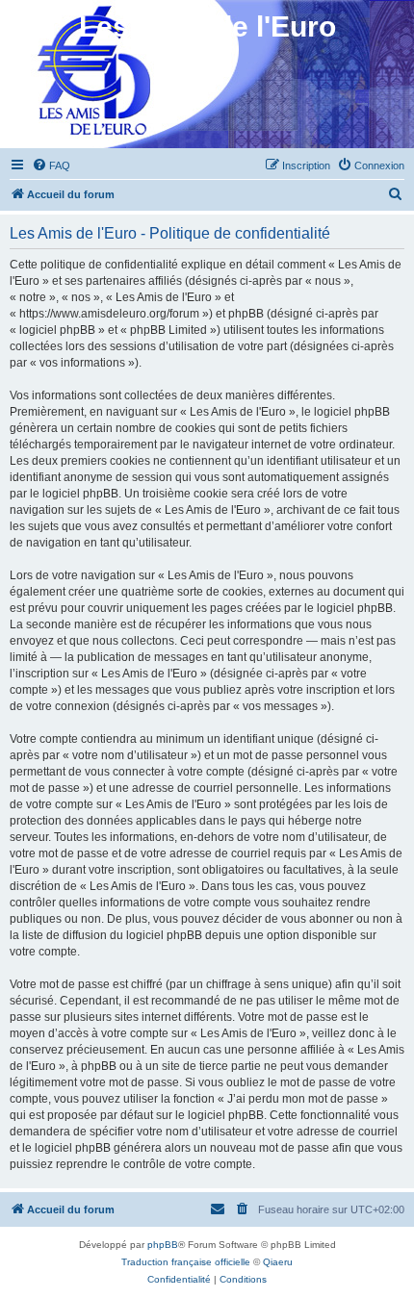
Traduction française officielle (185, 1262)
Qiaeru (278, 1262)
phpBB (162, 1244)
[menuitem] (51, 165)
